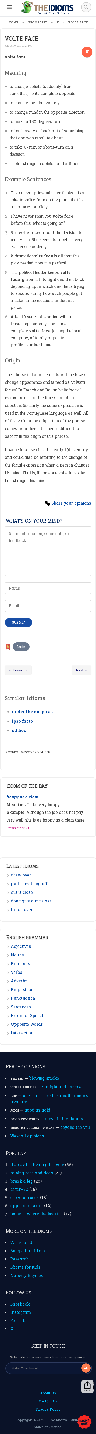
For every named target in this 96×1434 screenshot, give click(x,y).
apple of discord (26, 1206)
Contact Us (48, 1401)
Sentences (21, 1007)
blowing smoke (44, 1078)
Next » (81, 670)
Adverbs (19, 981)
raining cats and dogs (31, 1173)
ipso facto (22, 721)
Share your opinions (71, 503)
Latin (21, 646)
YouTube (19, 1320)
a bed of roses (24, 1197)
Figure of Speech (27, 1015)
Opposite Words (27, 1024)
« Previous (18, 670)
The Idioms (58, 1419)
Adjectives (21, 946)
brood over (22, 910)
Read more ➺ (18, 828)
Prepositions (23, 989)
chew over (21, 875)
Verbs (16, 972)
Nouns (17, 955)
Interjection (22, 1033)
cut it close (22, 892)
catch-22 (19, 1189)
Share (87, 1390)
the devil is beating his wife (37, 1165)
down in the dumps (64, 1119)
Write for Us (22, 1243)
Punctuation (23, 998)
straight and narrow (62, 1087)
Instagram (20, 1312)
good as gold (37, 1110)
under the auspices (32, 712)
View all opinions (27, 1136)
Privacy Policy (48, 1409)
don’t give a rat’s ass (31, 901)
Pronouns (20, 964)
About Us (48, 1393)
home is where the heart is (36, 1214)
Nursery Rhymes (26, 1275)
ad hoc (19, 730)
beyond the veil (75, 1127)
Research (19, 1259)
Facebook (20, 1304)
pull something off (29, 884)
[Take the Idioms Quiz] (84, 1422)
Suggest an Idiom (27, 1251)
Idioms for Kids (25, 1267)
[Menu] (9, 7)
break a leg (21, 1181)
